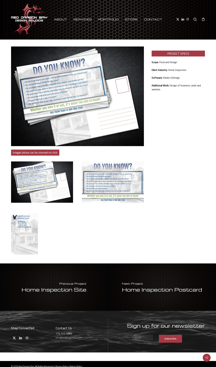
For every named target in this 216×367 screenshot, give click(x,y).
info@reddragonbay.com (69, 337)
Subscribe (170, 338)
